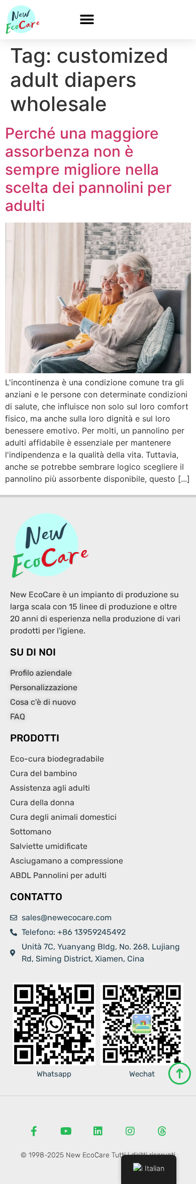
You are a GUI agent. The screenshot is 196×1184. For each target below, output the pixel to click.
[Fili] (162, 1131)
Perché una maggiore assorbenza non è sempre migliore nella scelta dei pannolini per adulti (88, 169)
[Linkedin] (98, 1131)
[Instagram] (130, 1131)
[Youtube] (66, 1131)
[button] (86, 20)
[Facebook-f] (34, 1131)
